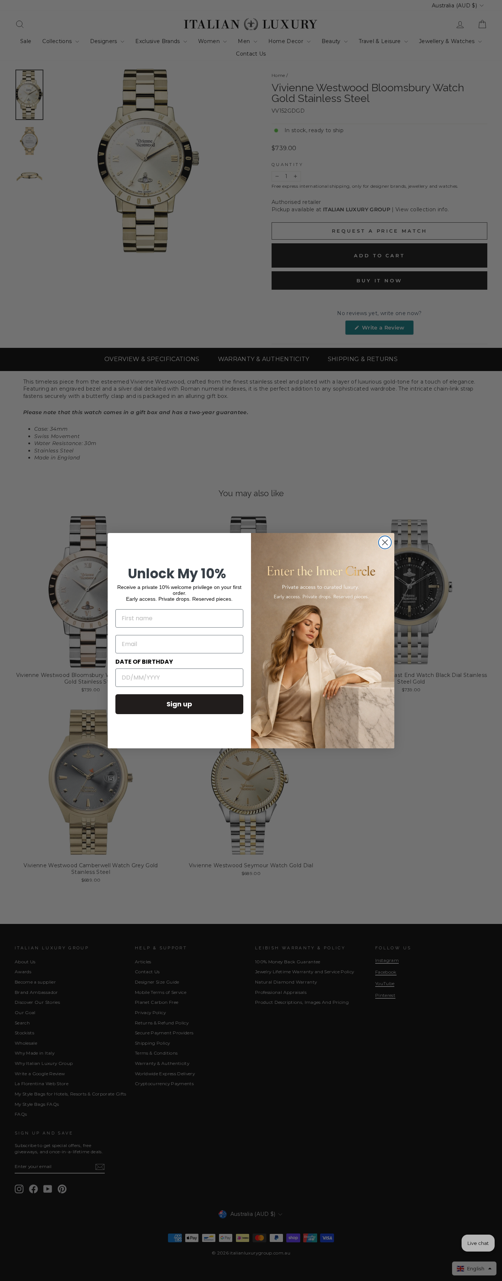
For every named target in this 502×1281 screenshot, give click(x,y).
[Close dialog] (385, 542)
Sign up (179, 704)
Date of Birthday (144, 661)
